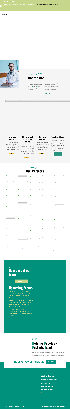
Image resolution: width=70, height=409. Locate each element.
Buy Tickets (9, 5)
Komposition (62, 406)
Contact (22, 406)
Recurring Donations (42, 138)
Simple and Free (57, 136)
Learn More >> (48, 93)
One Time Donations (12, 138)
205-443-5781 (47, 383)
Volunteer (11, 406)
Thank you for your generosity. (29, 362)
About (6, 406)
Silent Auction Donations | (48, 4)
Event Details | (40, 4)
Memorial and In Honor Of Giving (27, 139)
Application (17, 406)
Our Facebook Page (49, 389)
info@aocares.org (49, 386)
